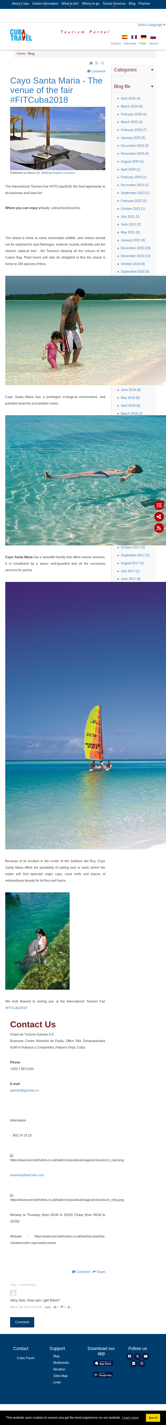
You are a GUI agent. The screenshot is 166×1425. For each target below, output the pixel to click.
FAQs (142, 43)
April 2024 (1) (130, 169)
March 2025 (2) (132, 122)
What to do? (70, 3)
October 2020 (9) (133, 264)
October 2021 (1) (133, 208)
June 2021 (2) (131, 224)
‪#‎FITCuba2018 (16, 1008)
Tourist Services (114, 3)
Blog (132, 3)
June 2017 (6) (131, 579)
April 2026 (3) (130, 98)
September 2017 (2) (135, 555)
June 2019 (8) (131, 390)
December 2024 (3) (135, 145)
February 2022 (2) (134, 201)
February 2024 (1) (134, 177)
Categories (125, 69)
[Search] (102, 63)
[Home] (91, 63)
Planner (144, 3)
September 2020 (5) (135, 271)
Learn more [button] (130, 1417)
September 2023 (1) (135, 193)
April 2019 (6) (130, 405)
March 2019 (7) (132, 413)
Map (56, 1356)
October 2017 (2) (133, 547)
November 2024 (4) (135, 153)
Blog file (122, 86)
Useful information (45, 3)
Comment (98, 71)
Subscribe (130, 43)
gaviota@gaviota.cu (24, 1090)
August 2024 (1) (132, 161)
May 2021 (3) (130, 232)
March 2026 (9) (132, 106)
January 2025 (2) (133, 137)
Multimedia (61, 1362)
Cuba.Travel (25, 1358)
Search (153, 43)
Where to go (90, 3)
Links (57, 1382)
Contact (116, 43)
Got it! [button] (153, 1417)
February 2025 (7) (134, 130)
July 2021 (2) (130, 216)
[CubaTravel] (19, 35)
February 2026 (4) (134, 114)
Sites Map (60, 1376)
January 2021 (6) (133, 240)
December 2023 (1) (135, 185)
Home (21, 53)
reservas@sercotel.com (27, 1175)
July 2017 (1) (130, 571)
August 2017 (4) (132, 563)
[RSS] (97, 63)
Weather (59, 1369)
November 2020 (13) (135, 256)
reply (48, 1307)
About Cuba (20, 3)
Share (101, 1272)
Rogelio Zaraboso (63, 172)
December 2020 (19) (135, 248)
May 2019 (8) (130, 397)
